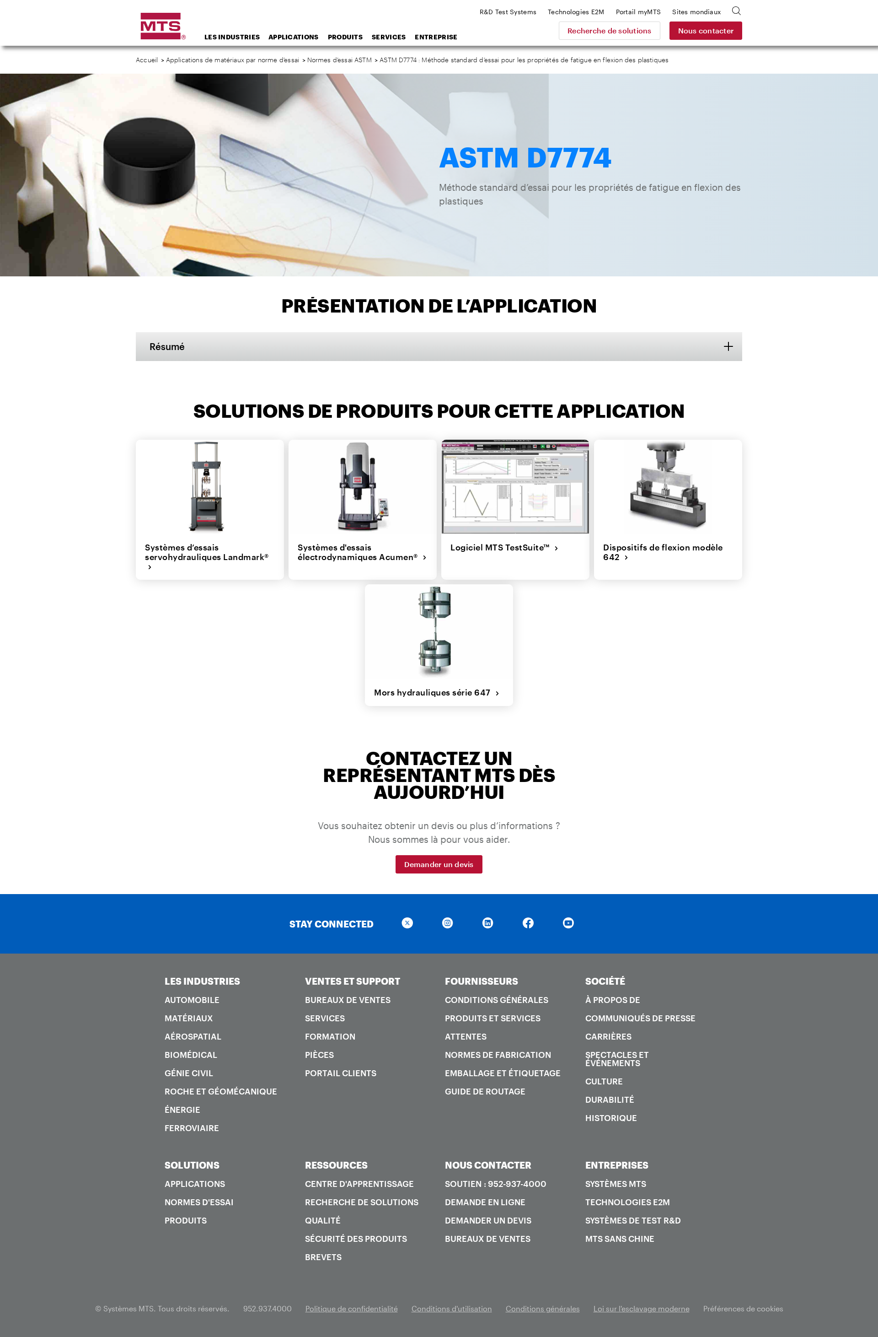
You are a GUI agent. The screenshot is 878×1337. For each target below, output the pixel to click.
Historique (611, 1118)
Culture (604, 1081)
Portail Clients (340, 1073)
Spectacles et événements (617, 1059)
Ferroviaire (192, 1128)
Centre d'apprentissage (359, 1184)
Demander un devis (438, 864)
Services (389, 37)
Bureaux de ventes (348, 1000)
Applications (293, 37)
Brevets (323, 1257)
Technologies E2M (627, 1202)
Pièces (319, 1055)
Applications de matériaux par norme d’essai (232, 60)
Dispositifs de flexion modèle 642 (663, 552)
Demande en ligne (485, 1202)
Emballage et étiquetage (503, 1073)
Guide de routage (485, 1091)
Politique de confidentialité (351, 1308)
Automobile (192, 1000)
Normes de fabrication (498, 1055)
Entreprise (436, 37)
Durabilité (609, 1099)
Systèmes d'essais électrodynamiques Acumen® (360, 552)
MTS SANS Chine (619, 1239)
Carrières (608, 1036)
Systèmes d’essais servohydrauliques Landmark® (207, 557)
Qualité (323, 1220)
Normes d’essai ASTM (339, 60)
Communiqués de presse (640, 1018)
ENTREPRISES (616, 1164)
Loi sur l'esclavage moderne (642, 1308)
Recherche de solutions (609, 30)
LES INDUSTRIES (202, 981)
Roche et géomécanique (221, 1091)
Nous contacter (706, 30)
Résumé (167, 346)
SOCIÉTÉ (605, 981)
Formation (330, 1036)
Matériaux (189, 1018)
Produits (345, 37)
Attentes (466, 1036)
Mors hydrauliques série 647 (434, 692)
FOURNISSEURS (481, 981)
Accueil (147, 60)
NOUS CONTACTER (488, 1164)
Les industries (232, 37)
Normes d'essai (199, 1202)
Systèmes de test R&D (633, 1220)
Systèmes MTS (615, 1184)
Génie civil (189, 1073)
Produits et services (493, 1018)
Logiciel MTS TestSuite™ (502, 547)
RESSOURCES (336, 1164)
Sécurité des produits (356, 1239)
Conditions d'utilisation (452, 1308)
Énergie (182, 1110)
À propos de (612, 1000)
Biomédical (191, 1055)
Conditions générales (496, 1000)
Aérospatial (193, 1036)
